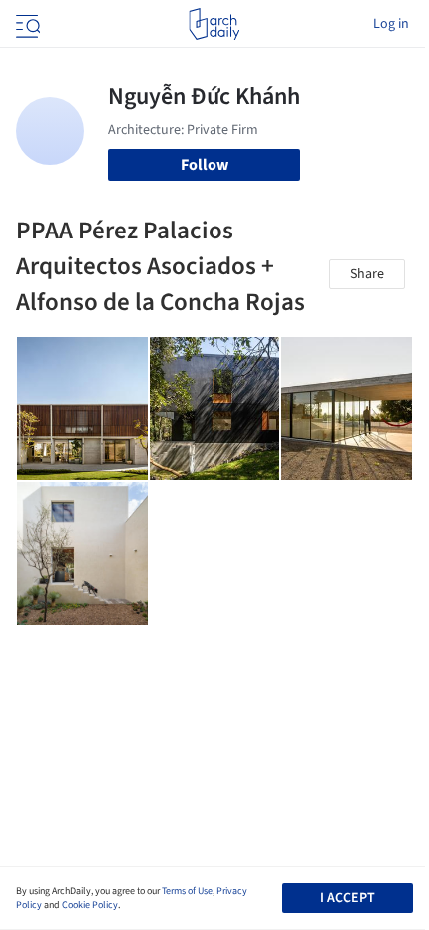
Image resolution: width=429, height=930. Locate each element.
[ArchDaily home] (214, 24)
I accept (347, 898)
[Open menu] (26, 24)
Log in (391, 24)
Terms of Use (187, 891)
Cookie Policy (90, 905)
